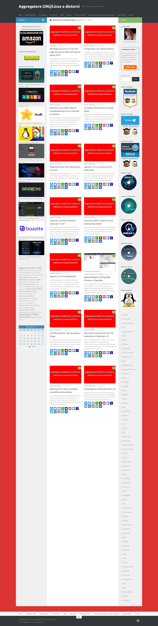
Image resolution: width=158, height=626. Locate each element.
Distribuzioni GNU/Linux (130, 369)
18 (20, 341)
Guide (62, 15)
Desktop (33, 277)
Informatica (34, 289)
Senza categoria (89, 46)
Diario (124, 361)
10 (42, 335)
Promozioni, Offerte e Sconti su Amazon (101, 15)
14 (31, 338)
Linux (34, 298)
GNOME (29, 286)
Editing (35, 282)
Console (125, 344)
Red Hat (33, 312)
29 (35, 344)
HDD (124, 407)
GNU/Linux (53, 46)
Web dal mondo (127, 592)
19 (24, 341)
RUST (39, 312)
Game (22, 286)
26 (24, 344)
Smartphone (126, 529)
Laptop (125, 428)
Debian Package (127, 357)
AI (21, 270)
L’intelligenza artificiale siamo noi (100, 389)
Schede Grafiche (127, 508)
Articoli (21, 272)
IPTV (124, 424)
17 (42, 338)
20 (28, 341)
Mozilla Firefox (26, 305)
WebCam (125, 596)
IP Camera (126, 420)
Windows (36, 317)
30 (39, 344)
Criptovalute (126, 348)
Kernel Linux (26, 296)
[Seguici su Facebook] (43, 20)
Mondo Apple (127, 441)
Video (124, 587)
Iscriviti (130, 15)
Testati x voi (126, 575)
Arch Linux (37, 270)
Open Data (126, 466)
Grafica (22, 289)
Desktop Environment (29, 280)
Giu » (33, 346)
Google (38, 286)
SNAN (124, 537)
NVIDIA (36, 305)
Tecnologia (126, 571)
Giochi (124, 390)
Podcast (29, 307)
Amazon (125, 315)
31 (42, 344)
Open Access (127, 462)
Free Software (33, 284)
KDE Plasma (30, 293)
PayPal (125, 474)
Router (125, 499)
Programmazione (26, 310)
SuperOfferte (121, 15)
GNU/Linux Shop (30, 15)
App (124, 327)
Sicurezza (69, 15)
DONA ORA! (130, 67)
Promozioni (126, 487)
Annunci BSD (126, 319)
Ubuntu (25, 317)
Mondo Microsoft (128, 449)
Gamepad (126, 386)
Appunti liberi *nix (128, 331)
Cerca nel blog (125, 76)
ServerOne (126, 516)
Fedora (23, 284)
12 (24, 338)
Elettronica (126, 373)
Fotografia (126, 382)
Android (28, 270)
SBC (124, 504)
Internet (125, 415)
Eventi (124, 378)
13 (28, 338)
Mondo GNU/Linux (89, 274)
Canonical (36, 272)
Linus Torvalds (24, 298)
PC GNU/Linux (42, 15)
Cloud (22, 275)
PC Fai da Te (54, 15)
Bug (28, 273)
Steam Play (126, 550)
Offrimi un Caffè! (80, 15)
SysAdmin (29, 314)
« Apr (29, 346)
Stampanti (126, 546)
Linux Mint (24, 300)
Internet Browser (28, 291)
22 (35, 341)
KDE (22, 294)
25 (20, 344)
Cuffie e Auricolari (128, 352)
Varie (124, 583)
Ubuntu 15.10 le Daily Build (63, 276)
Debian (23, 277)
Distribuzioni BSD (128, 365)
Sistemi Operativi (128, 525)
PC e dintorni (126, 478)
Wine (21, 319)
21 (31, 341)
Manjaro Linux (23, 303)
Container (39, 275)
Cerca (135, 79)
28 (31, 344)
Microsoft (31, 303)
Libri (124, 432)
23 (39, 341)
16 (39, 338)
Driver (29, 282)
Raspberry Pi (24, 312)
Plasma (21, 307)
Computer (30, 275)
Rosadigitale (126, 495)
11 (20, 338)
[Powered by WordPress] (26, 622)
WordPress (126, 600)
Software (99, 274)
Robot (125, 491)
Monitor (125, 453)
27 (28, 344)
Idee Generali (126, 411)
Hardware (126, 403)
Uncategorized (127, 579)
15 (35, 338)
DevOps (22, 282)
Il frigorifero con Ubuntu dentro (99, 49)
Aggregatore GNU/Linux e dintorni (49, 6)
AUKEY (125, 340)
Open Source (126, 470)
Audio (124, 336)
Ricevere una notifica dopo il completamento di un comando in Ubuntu (64, 111)
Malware (32, 300)
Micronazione (127, 436)
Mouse (125, 457)
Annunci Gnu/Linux (128, 323)
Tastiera (125, 562)
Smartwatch (126, 533)
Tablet (125, 558)
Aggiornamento (30, 268)
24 (42, 341)
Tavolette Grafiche (128, 566)
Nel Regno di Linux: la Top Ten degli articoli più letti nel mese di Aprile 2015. (65, 52)
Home (20, 15)
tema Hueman (40, 622)
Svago (124, 554)
